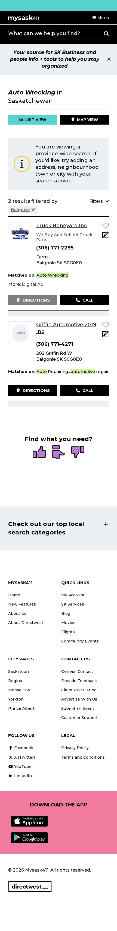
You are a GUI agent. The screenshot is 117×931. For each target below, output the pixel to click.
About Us (17, 613)
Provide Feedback (79, 680)
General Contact (77, 671)
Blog (65, 613)
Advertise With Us (79, 699)
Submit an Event (77, 708)
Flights (68, 631)
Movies (68, 622)
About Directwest (25, 622)
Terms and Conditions (83, 757)
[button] (100, 17)
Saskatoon (18, 671)
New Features (22, 604)
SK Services (72, 604)
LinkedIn (22, 775)
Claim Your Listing (79, 690)
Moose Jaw (19, 690)
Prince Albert (21, 708)
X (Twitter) (24, 757)
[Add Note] (105, 236)
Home (14, 595)
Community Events (80, 641)
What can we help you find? (44, 33)
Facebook (23, 747)
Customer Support (79, 717)
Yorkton (16, 699)
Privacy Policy (75, 747)
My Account (73, 595)
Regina (15, 680)
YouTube (22, 766)
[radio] (39, 452)
